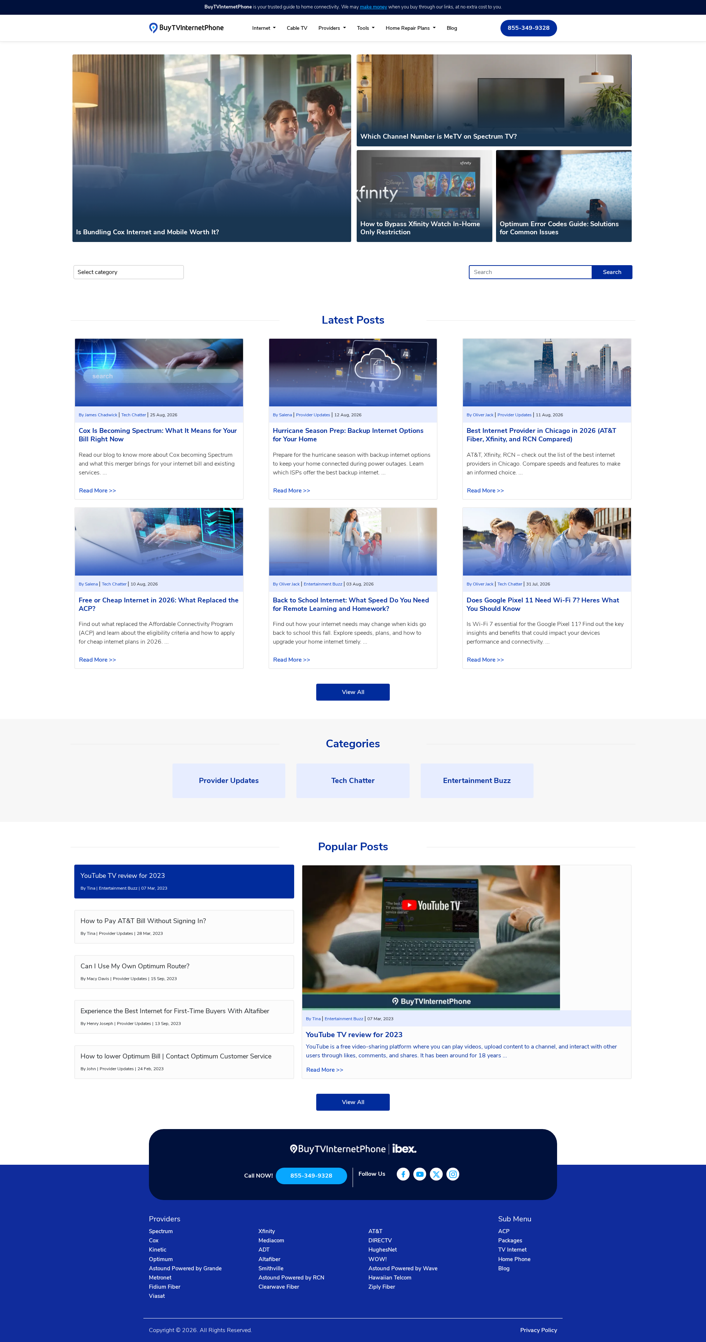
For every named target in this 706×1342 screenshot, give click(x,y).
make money (373, 7)
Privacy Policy (538, 1330)
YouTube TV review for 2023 (354, 1035)
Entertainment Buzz (323, 584)
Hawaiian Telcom (389, 1277)
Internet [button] (262, 28)
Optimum (161, 1259)
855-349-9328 (529, 28)
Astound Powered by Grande (185, 1268)
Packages (510, 1240)
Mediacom (271, 1240)
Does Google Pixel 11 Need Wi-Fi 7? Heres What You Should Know (543, 604)
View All (353, 692)
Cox (153, 1240)
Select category (97, 272)
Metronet (160, 1277)
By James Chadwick (98, 415)
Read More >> (97, 491)
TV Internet (512, 1249)
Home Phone (514, 1259)
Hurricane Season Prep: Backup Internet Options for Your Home (348, 435)
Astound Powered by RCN (291, 1277)
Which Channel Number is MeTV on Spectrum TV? (438, 136)
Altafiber (269, 1259)
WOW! (377, 1259)
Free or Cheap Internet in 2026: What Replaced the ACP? (159, 604)
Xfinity (266, 1231)
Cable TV (297, 28)
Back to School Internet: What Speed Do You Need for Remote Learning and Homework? (351, 604)
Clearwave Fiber (278, 1287)
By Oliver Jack (481, 415)
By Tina (314, 1019)
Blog (452, 28)
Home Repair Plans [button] (408, 28)
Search (612, 272)
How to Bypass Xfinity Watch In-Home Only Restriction (420, 228)
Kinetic (157, 1249)
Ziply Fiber (381, 1287)
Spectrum (161, 1231)
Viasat (157, 1296)
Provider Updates (313, 415)
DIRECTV (380, 1240)
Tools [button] (364, 28)
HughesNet (382, 1249)
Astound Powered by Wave (403, 1268)
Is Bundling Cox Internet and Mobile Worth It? (147, 232)
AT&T (375, 1231)
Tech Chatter (134, 415)
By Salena (283, 415)
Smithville (271, 1268)
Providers (330, 28)
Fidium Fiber (164, 1287)
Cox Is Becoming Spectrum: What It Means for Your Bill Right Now (158, 435)
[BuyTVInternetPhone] (186, 27)
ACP (504, 1231)
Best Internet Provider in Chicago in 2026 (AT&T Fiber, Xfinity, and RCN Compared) (541, 435)
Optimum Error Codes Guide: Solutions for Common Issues (559, 228)
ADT (264, 1249)
